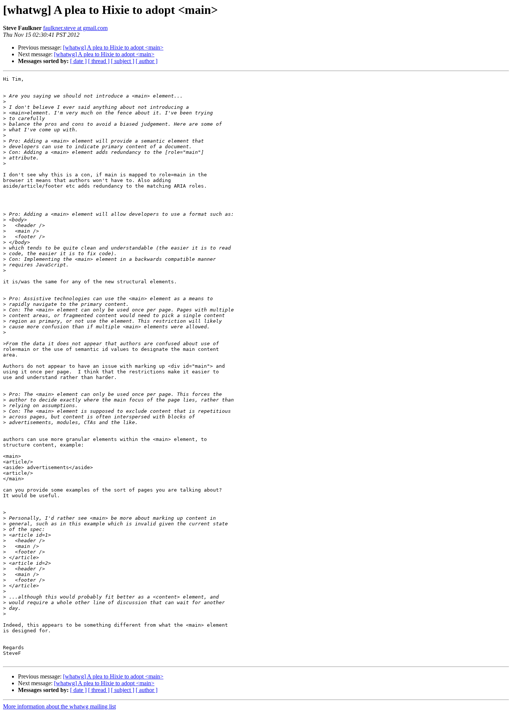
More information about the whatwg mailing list (59, 706)
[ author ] (146, 61)
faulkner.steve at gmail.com (75, 28)
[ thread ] (98, 61)
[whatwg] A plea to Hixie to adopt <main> (113, 47)
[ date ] (78, 61)
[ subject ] (122, 61)
